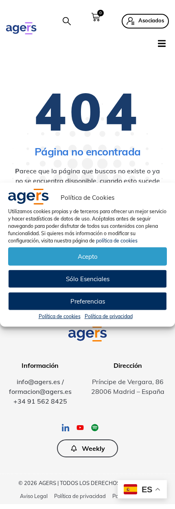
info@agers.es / (40, 382)
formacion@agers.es (40, 391)
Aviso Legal (34, 496)
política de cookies (117, 241)
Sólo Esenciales (87, 278)
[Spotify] (94, 427)
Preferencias (87, 301)
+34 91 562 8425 (40, 401)
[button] (67, 21)
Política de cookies (60, 316)
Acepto (88, 256)
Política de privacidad (109, 316)
